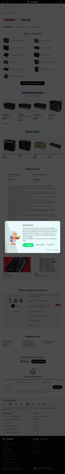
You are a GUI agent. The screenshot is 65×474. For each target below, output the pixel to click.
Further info (50, 244)
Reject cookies (40, 244)
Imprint (48, 249)
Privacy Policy (55, 249)
